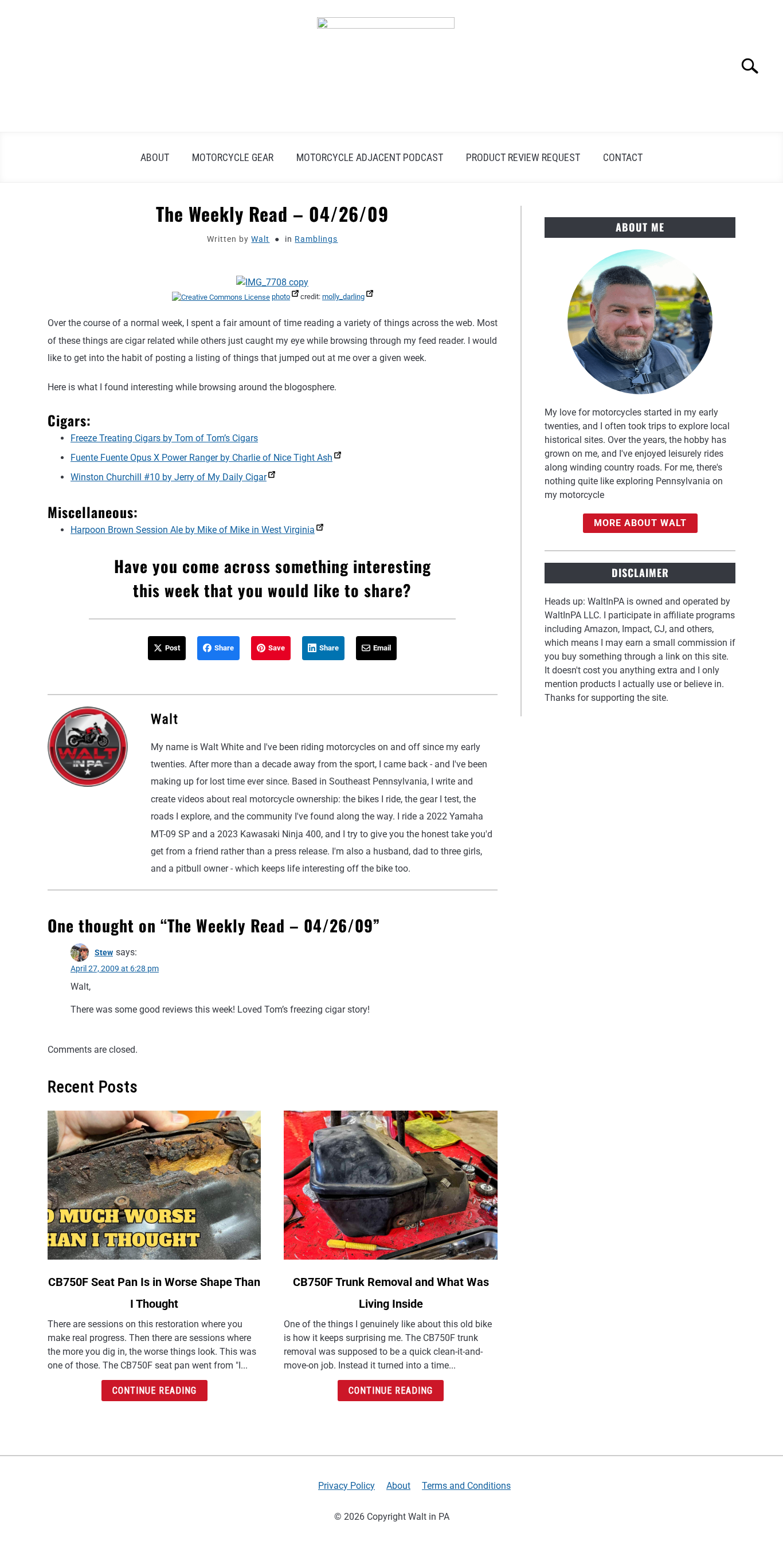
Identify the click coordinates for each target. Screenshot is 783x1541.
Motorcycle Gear (232, 157)
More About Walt (640, 522)
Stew (104, 952)
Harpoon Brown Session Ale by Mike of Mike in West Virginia (193, 529)
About (154, 157)
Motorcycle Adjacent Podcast (369, 157)
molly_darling (343, 296)
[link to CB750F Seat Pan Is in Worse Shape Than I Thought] (154, 1185)
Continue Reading (154, 1390)
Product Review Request (523, 157)
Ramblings (316, 239)
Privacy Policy (346, 1485)
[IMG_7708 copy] (272, 282)
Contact (623, 157)
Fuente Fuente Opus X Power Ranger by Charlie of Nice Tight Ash (201, 457)
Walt (260, 239)
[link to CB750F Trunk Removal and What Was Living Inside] (390, 1185)
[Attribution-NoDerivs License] (221, 296)
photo (281, 296)
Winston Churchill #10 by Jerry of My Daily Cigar (169, 477)
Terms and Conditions (466, 1485)
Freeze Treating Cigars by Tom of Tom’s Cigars (164, 438)
